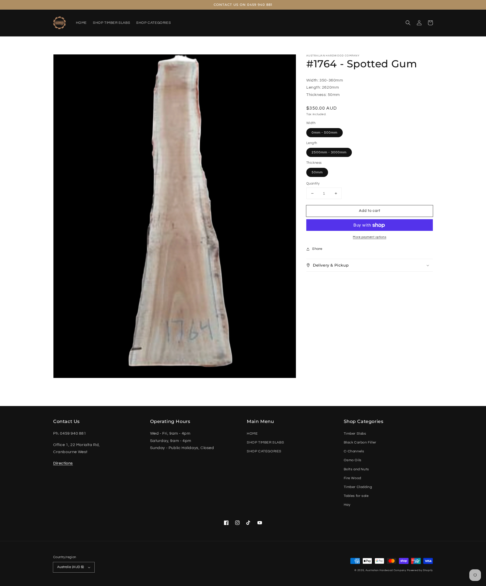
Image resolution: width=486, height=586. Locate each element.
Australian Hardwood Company (386, 570)
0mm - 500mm (324, 132)
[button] (408, 22)
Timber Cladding (358, 487)
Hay (347, 505)
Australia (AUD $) (70, 567)
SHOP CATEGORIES (264, 451)
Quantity (312, 183)
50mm (317, 172)
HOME (252, 433)
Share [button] (317, 249)
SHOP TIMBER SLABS (265, 442)
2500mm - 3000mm (329, 152)
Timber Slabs (355, 433)
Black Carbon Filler (360, 442)
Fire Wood (352, 478)
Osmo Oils (352, 460)
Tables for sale (356, 496)
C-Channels (354, 451)
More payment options (369, 237)
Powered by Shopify (420, 570)
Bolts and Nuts (356, 469)
